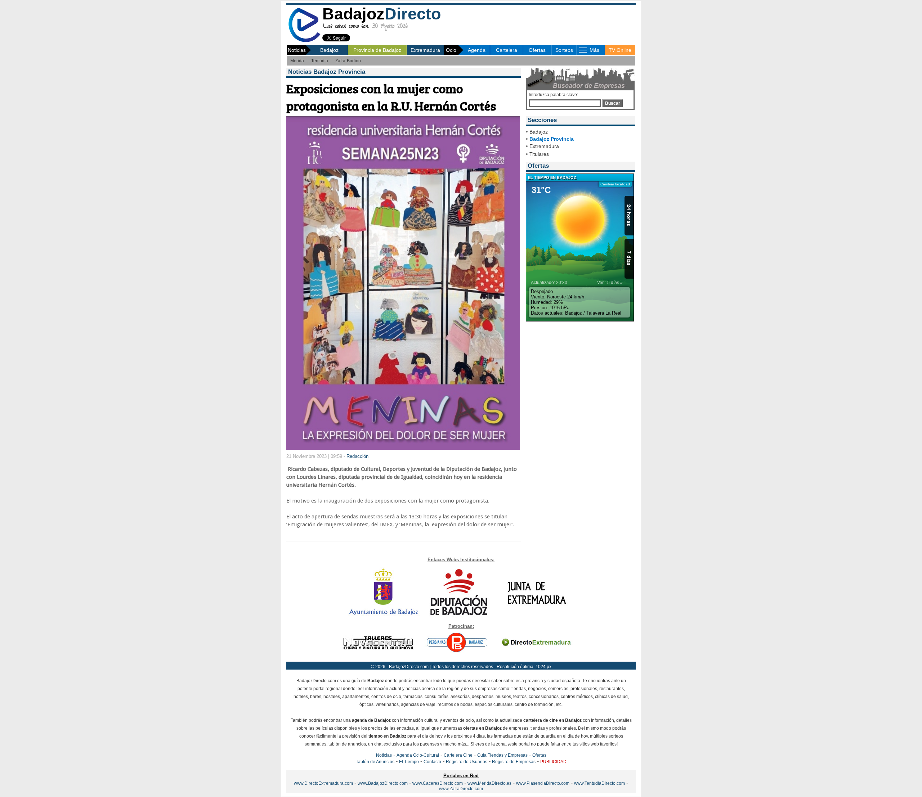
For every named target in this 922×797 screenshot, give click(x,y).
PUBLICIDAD (553, 761)
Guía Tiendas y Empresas (502, 755)
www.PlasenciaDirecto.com (542, 783)
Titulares (539, 154)
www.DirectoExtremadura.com (323, 783)
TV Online (620, 50)
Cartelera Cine (458, 755)
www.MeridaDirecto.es (489, 783)
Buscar (612, 103)
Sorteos (564, 50)
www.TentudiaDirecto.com (599, 783)
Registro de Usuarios (466, 761)
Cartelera (506, 50)
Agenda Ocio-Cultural (418, 755)
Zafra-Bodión (348, 60)
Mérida (297, 60)
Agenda (476, 50)
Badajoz (329, 50)
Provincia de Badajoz (377, 50)
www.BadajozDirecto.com (383, 783)
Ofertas (537, 50)
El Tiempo (409, 761)
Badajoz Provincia (551, 139)
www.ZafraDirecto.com (461, 788)
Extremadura (425, 50)
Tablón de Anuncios (375, 761)
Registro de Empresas (514, 761)
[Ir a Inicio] (304, 41)
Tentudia (319, 60)
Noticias (384, 755)
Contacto (432, 761)
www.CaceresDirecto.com (437, 783)
